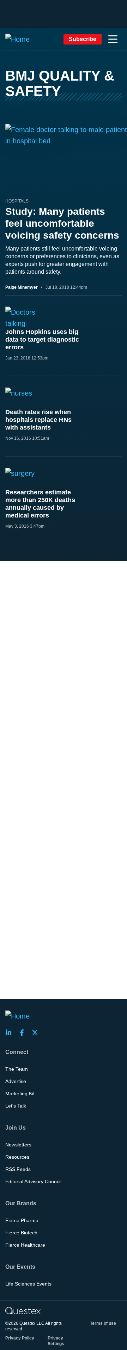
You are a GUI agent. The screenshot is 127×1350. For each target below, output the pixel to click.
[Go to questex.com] (23, 1310)
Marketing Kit (20, 1093)
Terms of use (103, 1323)
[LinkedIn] (10, 1032)
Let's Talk (15, 1106)
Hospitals (17, 201)
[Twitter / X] (37, 1032)
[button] (113, 39)
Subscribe (82, 39)
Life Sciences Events (28, 1284)
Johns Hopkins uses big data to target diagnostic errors (42, 339)
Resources (17, 1157)
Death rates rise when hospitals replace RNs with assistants (38, 420)
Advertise (15, 1081)
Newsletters (18, 1144)
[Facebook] (24, 1032)
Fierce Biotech (21, 1232)
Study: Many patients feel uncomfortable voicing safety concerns (62, 223)
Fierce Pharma (21, 1220)
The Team (16, 1069)
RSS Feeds (18, 1169)
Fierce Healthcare (25, 1245)
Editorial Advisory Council (33, 1181)
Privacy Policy (19, 1338)
